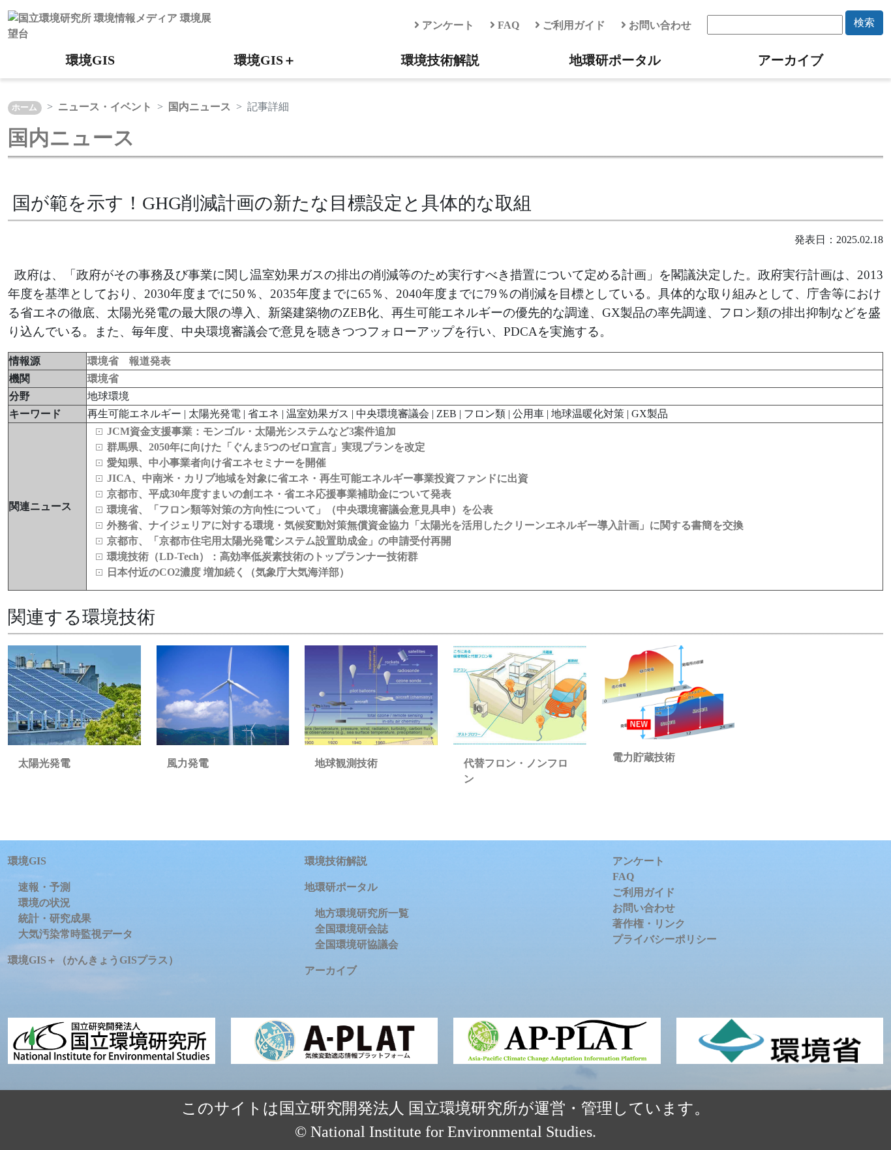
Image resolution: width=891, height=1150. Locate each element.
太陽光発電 (44, 763)
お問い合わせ (658, 25)
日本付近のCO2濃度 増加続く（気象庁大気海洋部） (228, 572)
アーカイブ (790, 60)
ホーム (24, 107)
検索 (864, 22)
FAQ (507, 25)
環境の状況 (44, 902)
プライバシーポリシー (664, 939)
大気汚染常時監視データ (75, 933)
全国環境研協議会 (357, 944)
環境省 (103, 378)
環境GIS (90, 60)
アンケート (446, 25)
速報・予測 (44, 886)
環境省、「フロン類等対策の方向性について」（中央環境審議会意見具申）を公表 (300, 509)
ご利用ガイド (572, 25)
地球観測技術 (346, 763)
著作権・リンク (649, 923)
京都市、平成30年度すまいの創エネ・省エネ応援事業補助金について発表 (279, 493)
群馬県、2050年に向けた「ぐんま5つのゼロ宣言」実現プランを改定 (266, 446)
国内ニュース (199, 106)
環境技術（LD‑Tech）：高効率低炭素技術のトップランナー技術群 (262, 556)
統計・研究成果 (54, 918)
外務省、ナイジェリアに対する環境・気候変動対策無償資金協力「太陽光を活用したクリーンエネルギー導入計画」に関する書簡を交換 (425, 525)
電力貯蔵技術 (643, 757)
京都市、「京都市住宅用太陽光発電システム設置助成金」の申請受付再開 (279, 540)
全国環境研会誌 (351, 928)
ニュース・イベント (105, 106)
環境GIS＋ (265, 60)
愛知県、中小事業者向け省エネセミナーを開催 (216, 462)
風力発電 (188, 763)
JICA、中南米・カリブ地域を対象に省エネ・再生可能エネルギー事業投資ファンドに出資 (317, 478)
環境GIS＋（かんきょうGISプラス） (93, 960)
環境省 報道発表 (129, 360)
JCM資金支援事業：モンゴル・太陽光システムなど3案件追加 (251, 431)
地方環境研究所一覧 (362, 913)
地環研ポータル (615, 60)
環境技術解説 (440, 60)
